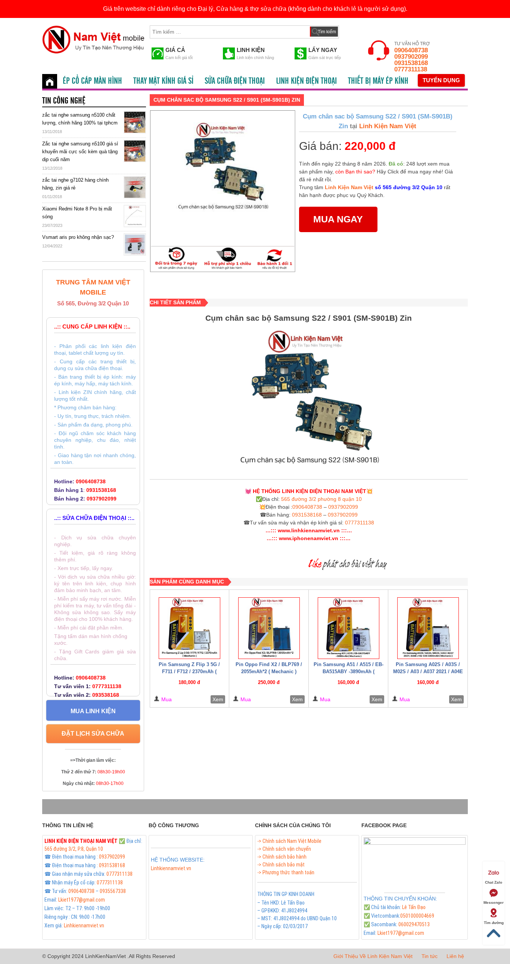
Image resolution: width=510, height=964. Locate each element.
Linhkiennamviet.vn (84, 925)
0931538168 (411, 63)
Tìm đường (494, 923)
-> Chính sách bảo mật (281, 865)
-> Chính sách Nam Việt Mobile (289, 841)
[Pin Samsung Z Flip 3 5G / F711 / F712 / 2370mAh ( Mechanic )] (190, 628)
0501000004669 (417, 916)
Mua (166, 699)
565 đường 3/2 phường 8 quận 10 (321, 499)
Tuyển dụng (441, 80)
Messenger (493, 902)
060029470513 (414, 924)
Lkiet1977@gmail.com (81, 900)
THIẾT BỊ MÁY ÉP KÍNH (378, 81)
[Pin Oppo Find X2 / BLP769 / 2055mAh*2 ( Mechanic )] (269, 628)
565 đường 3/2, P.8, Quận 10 (73, 849)
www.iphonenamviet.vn (308, 538)
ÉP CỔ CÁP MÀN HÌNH (92, 81)
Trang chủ (49, 81)
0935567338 (113, 891)
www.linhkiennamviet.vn (309, 530)
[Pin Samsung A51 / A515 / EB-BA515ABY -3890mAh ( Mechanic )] (348, 628)
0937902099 (411, 56)
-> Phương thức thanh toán (285, 872)
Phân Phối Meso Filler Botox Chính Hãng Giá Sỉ (199, 877)
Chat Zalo (493, 882)
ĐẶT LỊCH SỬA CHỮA (93, 733)
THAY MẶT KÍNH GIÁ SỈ (163, 81)
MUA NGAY (338, 219)
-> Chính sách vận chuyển (284, 849)
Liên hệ (455, 956)
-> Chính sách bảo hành (282, 857)
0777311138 (410, 69)
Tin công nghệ (63, 100)
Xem (217, 699)
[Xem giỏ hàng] (352, 30)
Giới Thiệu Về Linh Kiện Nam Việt (373, 956)
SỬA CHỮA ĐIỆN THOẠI (235, 81)
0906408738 (411, 50)
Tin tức (430, 956)
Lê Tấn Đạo (414, 907)
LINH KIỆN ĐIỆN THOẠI (306, 81)
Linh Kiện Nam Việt (386, 126)
